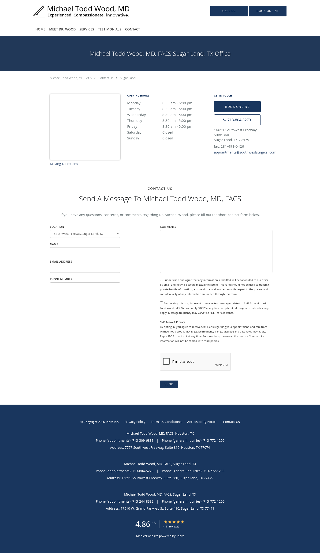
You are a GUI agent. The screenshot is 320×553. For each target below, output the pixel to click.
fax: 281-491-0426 (229, 146)
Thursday (159, 120)
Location (57, 227)
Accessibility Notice (202, 421)
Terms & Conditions (166, 421)
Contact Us (105, 78)
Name (54, 244)
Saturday (150, 132)
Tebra (180, 536)
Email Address (61, 262)
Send (169, 384)
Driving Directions (64, 163)
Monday (159, 103)
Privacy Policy (134, 421)
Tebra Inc (111, 422)
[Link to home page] (74, 11)
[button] (268, 11)
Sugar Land (128, 78)
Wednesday (159, 114)
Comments (168, 227)
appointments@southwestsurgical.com (245, 152)
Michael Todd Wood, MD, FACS (71, 78)
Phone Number (61, 279)
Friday (159, 126)
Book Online (237, 107)
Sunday (150, 138)
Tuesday (159, 108)
